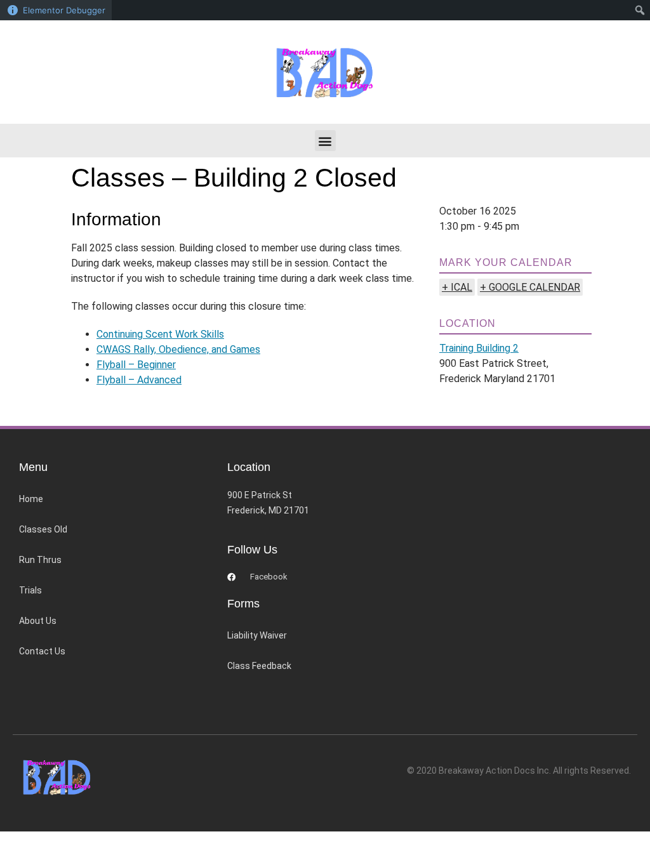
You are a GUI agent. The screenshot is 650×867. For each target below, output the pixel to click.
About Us (37, 621)
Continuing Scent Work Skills (160, 334)
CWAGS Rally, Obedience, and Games (178, 349)
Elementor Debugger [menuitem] (64, 10)
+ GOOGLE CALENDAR (530, 287)
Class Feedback (259, 666)
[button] (325, 140)
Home (31, 499)
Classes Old (43, 529)
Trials (30, 590)
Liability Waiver (257, 635)
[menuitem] (640, 10)
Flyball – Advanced (139, 380)
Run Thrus (40, 560)
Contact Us (42, 651)
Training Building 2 (479, 348)
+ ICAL (457, 287)
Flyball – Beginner (136, 365)
